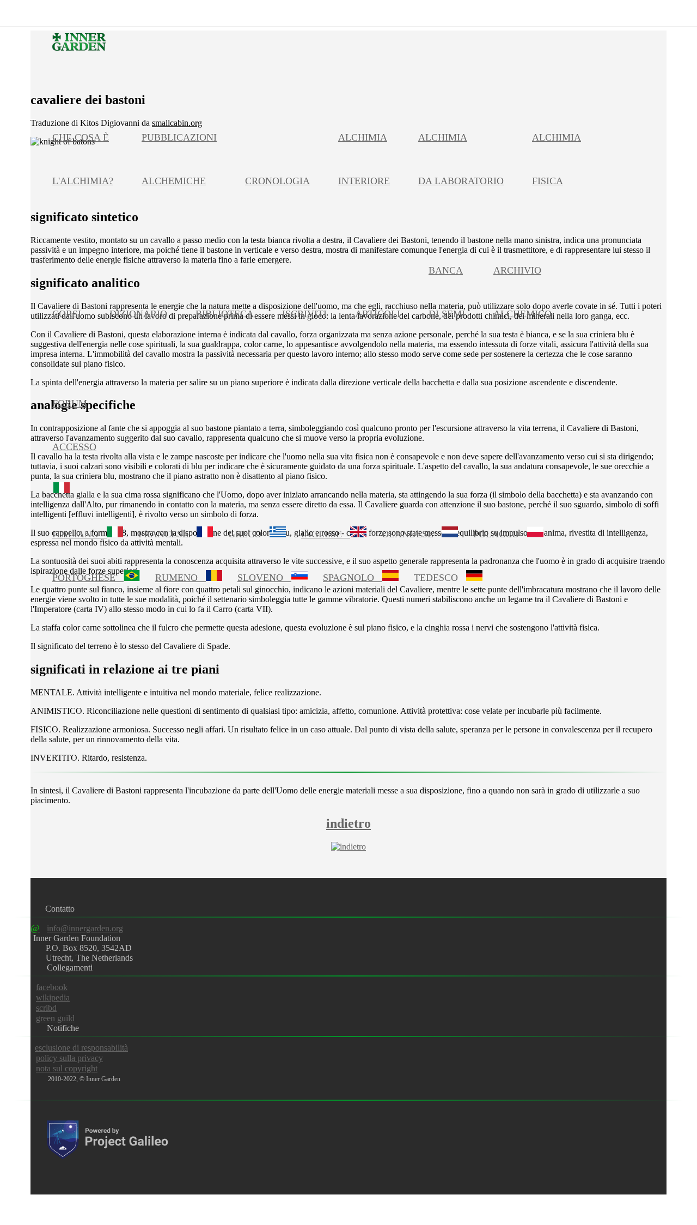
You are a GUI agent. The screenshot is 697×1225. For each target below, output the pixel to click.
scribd (46, 1007)
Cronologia (277, 180)
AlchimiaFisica (556, 159)
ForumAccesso (74, 425)
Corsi (66, 313)
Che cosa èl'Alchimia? (82, 159)
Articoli (377, 313)
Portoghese (88, 577)
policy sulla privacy (69, 1058)
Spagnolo (352, 577)
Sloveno (264, 577)
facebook (52, 987)
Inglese (325, 534)
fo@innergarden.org (76, 928)
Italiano (79, 534)
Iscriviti (304, 313)
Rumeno (180, 577)
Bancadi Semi (447, 292)
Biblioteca (224, 313)
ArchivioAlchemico (522, 292)
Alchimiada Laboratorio (461, 159)
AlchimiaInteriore (364, 159)
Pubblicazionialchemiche (179, 159)
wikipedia (53, 997)
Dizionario (138, 313)
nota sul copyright (66, 1068)
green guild (55, 1018)
